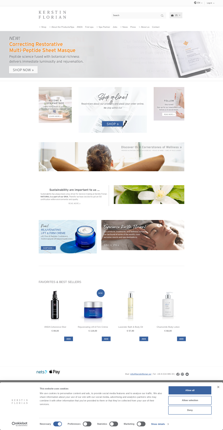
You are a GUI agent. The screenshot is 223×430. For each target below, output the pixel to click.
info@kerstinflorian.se (140, 374)
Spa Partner (104, 27)
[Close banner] (218, 387)
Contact (155, 27)
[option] (55, 314)
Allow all (189, 390)
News (125, 27)
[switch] (87, 424)
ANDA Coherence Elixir (55, 327)
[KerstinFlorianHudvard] (177, 374)
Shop (43, 27)
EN (199, 3)
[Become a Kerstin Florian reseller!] (55, 105)
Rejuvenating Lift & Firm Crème (93, 327)
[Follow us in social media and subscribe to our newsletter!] (169, 103)
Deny (190, 410)
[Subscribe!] (187, 374)
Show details (158, 424)
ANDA (80, 27)
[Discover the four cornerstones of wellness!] (111, 156)
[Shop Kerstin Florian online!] (113, 110)
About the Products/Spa (62, 27)
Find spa (89, 27)
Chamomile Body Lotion (168, 327)
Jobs (115, 27)
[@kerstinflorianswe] (182, 374)
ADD (68, 339)
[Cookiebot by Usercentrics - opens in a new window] (19, 424)
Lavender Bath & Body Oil (130, 327)
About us (145, 27)
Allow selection (190, 400)
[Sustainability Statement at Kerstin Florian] (74, 195)
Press (133, 27)
